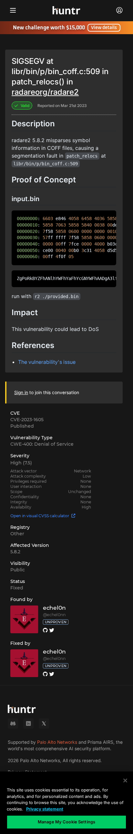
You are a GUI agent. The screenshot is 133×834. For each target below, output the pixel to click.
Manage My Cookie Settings (66, 821)
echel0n (54, 608)
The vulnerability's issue (47, 362)
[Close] (125, 780)
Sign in (21, 392)
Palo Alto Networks (57, 742)
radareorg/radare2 (45, 92)
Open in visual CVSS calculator (39, 515)
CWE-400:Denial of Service (42, 444)
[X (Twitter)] (44, 723)
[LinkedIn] (28, 723)
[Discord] (13, 723)
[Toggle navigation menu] (12, 10)
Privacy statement (44, 808)
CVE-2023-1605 (27, 419)
